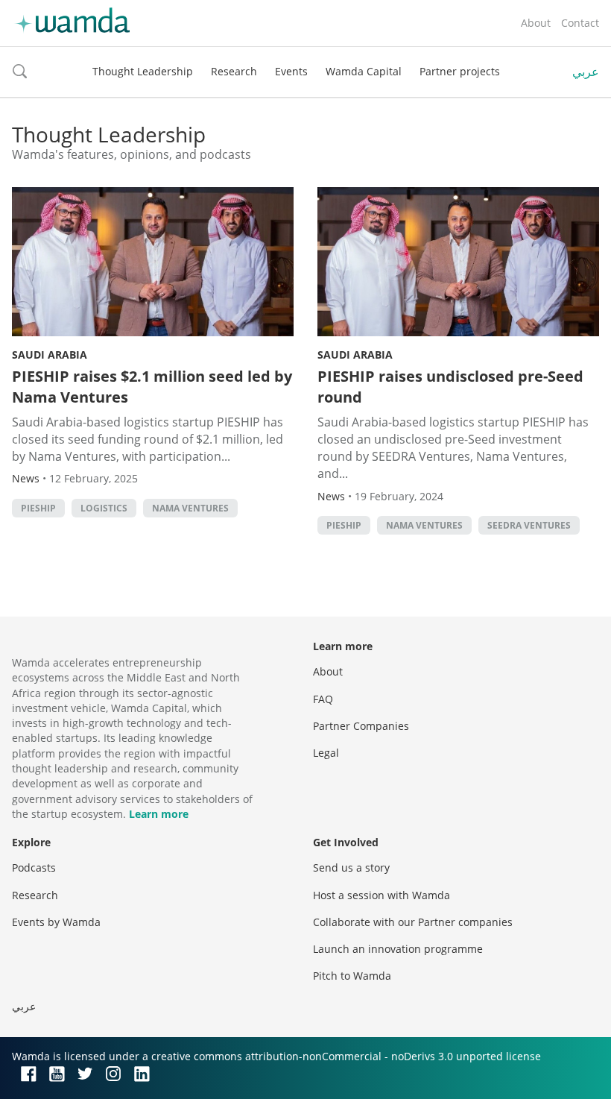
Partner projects (460, 71)
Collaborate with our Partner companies (413, 922)
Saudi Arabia (49, 354)
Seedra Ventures (529, 525)
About (536, 23)
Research (234, 71)
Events (291, 71)
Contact (580, 23)
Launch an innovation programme (398, 949)
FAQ (323, 699)
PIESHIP (38, 508)
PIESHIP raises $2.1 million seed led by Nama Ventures (152, 386)
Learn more (159, 814)
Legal (326, 753)
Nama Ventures (190, 508)
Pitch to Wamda (352, 976)
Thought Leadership (142, 71)
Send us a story (351, 867)
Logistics (103, 508)
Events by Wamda (56, 922)
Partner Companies (361, 726)
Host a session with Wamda (381, 895)
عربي (585, 72)
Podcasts (34, 867)
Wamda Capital (364, 71)
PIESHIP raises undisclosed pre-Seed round (450, 386)
